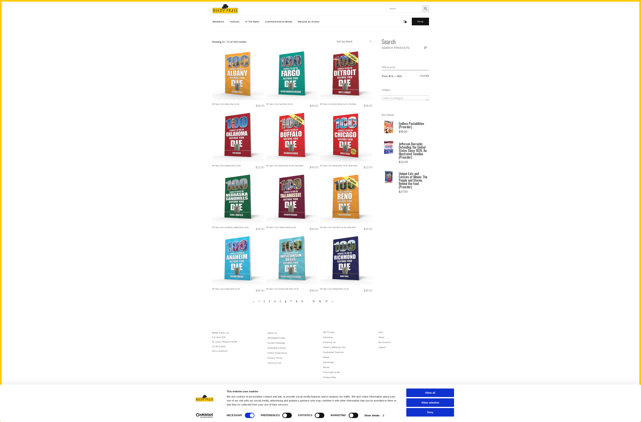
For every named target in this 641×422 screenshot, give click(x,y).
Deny (430, 412)
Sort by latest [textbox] (344, 41)
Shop (381, 337)
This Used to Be (331, 372)
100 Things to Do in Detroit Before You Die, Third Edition (338, 104)
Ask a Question (220, 351)
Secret (326, 367)
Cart (381, 332)
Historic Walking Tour (334, 347)
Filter (425, 76)
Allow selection (430, 402)
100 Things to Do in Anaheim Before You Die (226, 289)
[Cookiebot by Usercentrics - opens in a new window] (204, 415)
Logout (382, 347)
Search (389, 41)
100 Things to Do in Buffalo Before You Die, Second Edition (284, 165)
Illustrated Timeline (333, 352)
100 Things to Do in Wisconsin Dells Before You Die (282, 289)
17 (326, 301)
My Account (385, 342)
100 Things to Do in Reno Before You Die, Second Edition (338, 227)
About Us (272, 333)
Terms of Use (274, 363)
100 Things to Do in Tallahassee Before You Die (281, 227)
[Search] (425, 47)
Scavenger (328, 362)
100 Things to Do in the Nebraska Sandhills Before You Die (230, 227)
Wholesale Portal (276, 338)
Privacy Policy (275, 358)
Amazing (328, 337)
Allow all (430, 392)
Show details (372, 415)
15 (313, 301)
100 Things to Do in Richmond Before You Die (334, 289)
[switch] (287, 415)
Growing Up (329, 342)
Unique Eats (329, 377)
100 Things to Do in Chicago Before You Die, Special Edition (338, 165)
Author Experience (277, 353)
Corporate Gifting (277, 348)
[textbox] (405, 98)
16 (320, 301)
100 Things (328, 332)
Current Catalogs (276, 343)
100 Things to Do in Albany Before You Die (225, 104)
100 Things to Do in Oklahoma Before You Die (226, 165)
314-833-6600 (219, 346)
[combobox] (351, 42)
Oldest (326, 357)
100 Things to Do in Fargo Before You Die (279, 104)
